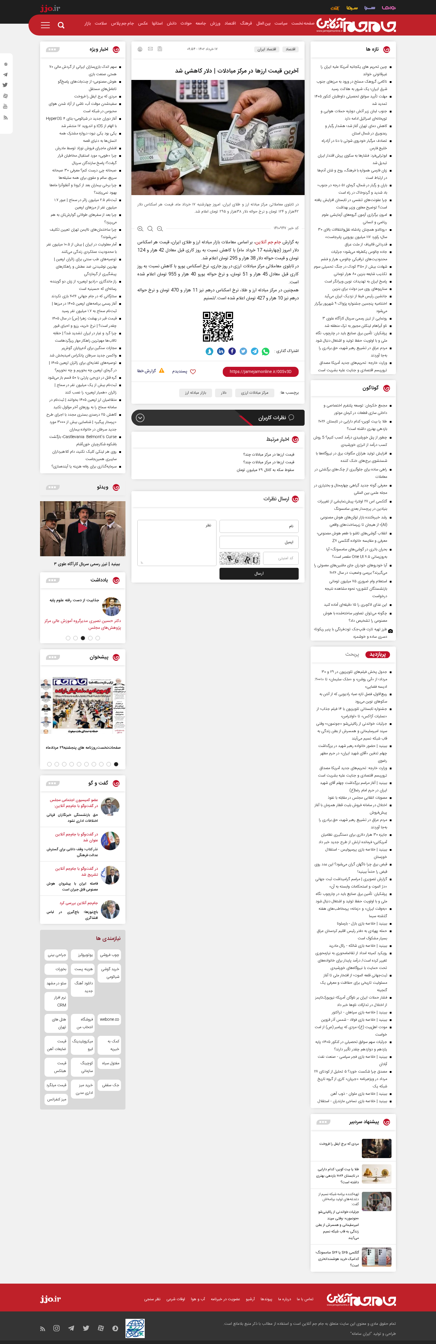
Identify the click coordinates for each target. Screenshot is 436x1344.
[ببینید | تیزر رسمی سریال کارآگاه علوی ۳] (82, 528)
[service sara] (370, 9)
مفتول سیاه (110, 1063)
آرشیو (250, 1299)
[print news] (140, 50)
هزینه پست (83, 969)
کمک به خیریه (113, 1045)
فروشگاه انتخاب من (85, 1023)
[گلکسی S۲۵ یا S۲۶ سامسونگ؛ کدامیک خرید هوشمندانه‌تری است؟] (375, 1258)
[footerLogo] (361, 1299)
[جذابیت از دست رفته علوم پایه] (111, 606)
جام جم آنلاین (268, 242)
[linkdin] (221, 351)
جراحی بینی (57, 955)
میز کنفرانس (56, 1099)
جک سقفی (110, 1085)
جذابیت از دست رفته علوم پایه (74, 600)
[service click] (335, 9)
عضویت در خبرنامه (225, 1299)
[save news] (159, 49)
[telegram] (6, 76)
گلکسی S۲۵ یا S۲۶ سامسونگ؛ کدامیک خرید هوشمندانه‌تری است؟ (337, 1259)
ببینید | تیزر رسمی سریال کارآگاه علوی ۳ (87, 564)
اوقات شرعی (175, 1299)
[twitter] (6, 86)
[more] (323, 1122)
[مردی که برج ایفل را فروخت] (375, 1148)
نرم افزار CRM (60, 1001)
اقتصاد (290, 49)
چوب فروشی (109, 955)
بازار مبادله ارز (195, 393)
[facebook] (232, 351)
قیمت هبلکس (60, 1067)
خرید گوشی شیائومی (110, 973)
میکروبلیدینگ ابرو (83, 1045)
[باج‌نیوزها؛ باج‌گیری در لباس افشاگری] (110, 910)
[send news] (150, 49)
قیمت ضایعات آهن (56, 1045)
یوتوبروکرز (85, 955)
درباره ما (284, 1299)
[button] (97, 638)
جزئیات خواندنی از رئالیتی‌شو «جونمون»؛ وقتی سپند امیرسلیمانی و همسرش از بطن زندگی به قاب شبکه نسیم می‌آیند (337, 1225)
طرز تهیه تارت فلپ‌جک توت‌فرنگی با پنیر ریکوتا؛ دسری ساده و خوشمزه (350, 633)
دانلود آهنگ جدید (83, 987)
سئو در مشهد (56, 983)
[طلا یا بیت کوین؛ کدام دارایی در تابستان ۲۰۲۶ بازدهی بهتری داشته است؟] (375, 1175)
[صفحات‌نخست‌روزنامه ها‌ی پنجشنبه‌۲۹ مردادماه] (82, 705)
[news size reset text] (150, 229)
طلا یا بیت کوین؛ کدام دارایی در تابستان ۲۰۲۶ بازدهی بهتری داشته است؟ (337, 1175)
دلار (223, 393)
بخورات (60, 969)
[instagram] (6, 65)
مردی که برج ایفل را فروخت (339, 1144)
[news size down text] (160, 229)
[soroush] (209, 351)
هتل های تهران (59, 1023)
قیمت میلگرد (56, 1085)
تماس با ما (305, 1299)
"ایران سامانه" (361, 1334)
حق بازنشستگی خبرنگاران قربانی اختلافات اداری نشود (72, 818)
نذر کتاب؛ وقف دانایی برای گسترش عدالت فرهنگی (72, 852)
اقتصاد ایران (266, 49)
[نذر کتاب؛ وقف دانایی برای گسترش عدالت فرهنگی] (110, 845)
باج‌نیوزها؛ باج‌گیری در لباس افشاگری (72, 915)
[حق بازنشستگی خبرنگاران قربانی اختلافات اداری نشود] (110, 810)
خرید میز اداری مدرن (84, 1089)
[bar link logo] (50, 9)
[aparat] (6, 97)
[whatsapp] (266, 351)
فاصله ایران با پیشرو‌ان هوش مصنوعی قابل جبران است (72, 887)
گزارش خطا (146, 371)
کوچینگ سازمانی (86, 1067)
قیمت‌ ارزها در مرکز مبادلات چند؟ (268, 454)
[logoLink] (356, 25)
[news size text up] (140, 229)
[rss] (6, 118)
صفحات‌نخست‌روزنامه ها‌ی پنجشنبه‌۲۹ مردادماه (83, 748)
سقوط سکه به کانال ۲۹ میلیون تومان (265, 470)
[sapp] (6, 108)
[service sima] (352, 9)
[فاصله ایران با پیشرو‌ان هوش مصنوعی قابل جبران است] (110, 879)
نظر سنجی (152, 1299)
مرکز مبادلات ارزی (254, 393)
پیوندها (266, 1299)
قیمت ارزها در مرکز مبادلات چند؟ (268, 462)
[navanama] (389, 9)
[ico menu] (47, 25)
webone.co (109, 1019)
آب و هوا (198, 1299)
